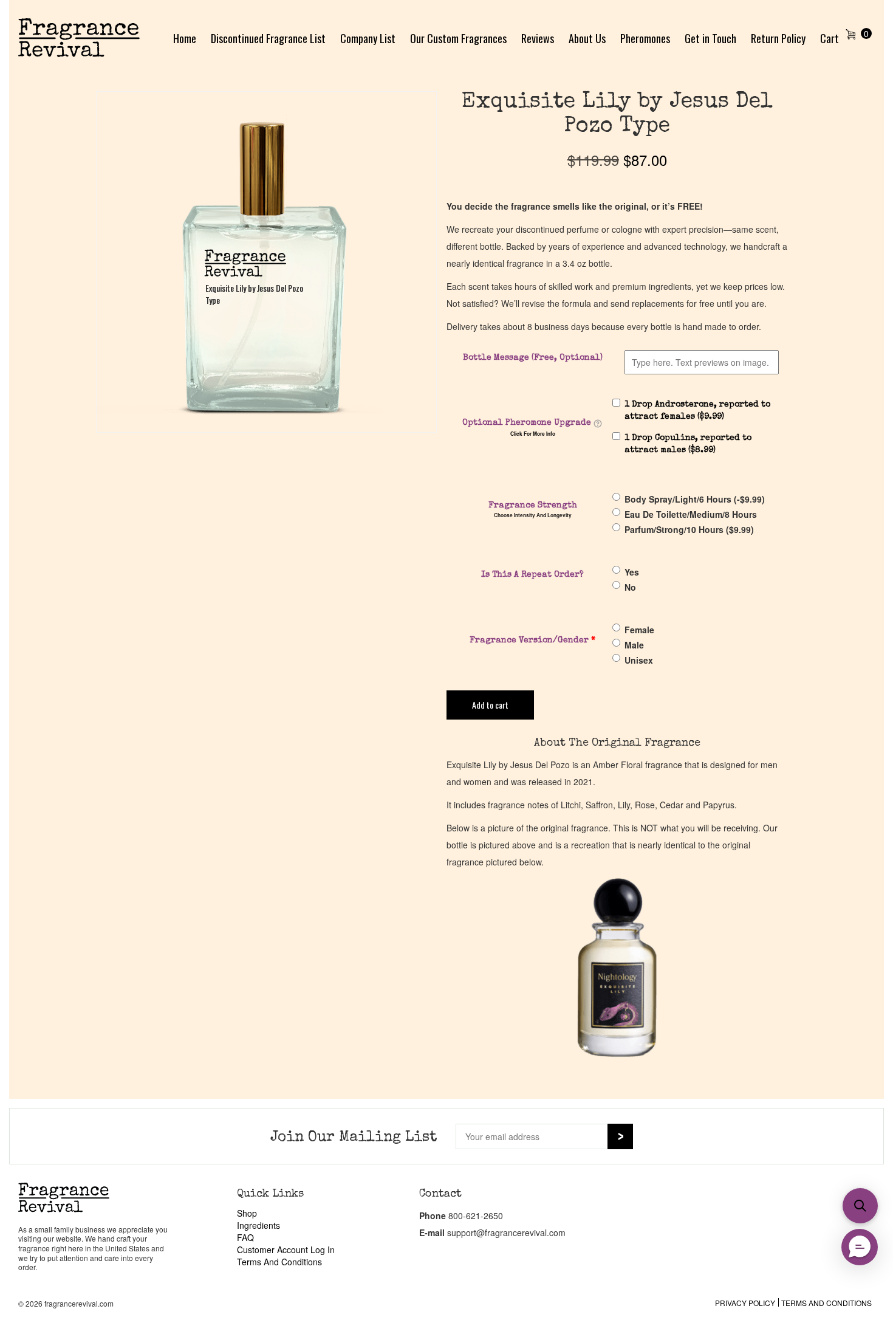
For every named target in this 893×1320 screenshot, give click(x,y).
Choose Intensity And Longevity (533, 515)
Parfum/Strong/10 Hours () (689, 529)
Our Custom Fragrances (458, 38)
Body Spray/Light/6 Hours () (694, 499)
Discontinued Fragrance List (268, 38)
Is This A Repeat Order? (532, 575)
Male (634, 645)
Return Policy (778, 38)
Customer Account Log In (286, 1249)
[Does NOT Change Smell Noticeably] (598, 423)
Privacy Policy (745, 1303)
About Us (587, 38)
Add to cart (490, 704)
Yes (631, 572)
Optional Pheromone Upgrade (526, 423)
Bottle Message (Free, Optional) (533, 358)
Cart (829, 38)
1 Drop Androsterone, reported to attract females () (697, 410)
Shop (247, 1213)
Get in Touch (710, 38)
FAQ (245, 1237)
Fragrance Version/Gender (532, 640)
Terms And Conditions (279, 1262)
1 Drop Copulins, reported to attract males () (687, 444)
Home (184, 38)
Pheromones (645, 38)
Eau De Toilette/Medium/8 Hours (690, 514)
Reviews (537, 38)
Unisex (638, 660)
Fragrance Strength (532, 505)
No (630, 587)
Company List (367, 38)
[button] (860, 1205)
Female (639, 630)
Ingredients (258, 1225)
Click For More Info (532, 434)
